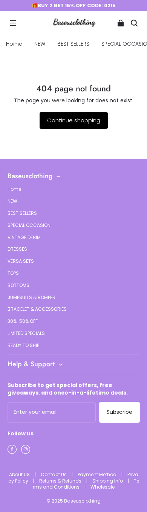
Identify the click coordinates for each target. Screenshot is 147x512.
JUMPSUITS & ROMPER (31, 298)
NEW (39, 44)
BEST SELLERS (73, 44)
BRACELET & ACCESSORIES (37, 309)
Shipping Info (108, 481)
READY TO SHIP (23, 345)
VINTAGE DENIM (24, 237)
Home (14, 44)
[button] (13, 23)
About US (20, 474)
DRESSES (17, 249)
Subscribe (119, 412)
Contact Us (54, 474)
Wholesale (102, 487)
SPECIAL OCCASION (29, 225)
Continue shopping (73, 120)
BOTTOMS (18, 285)
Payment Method (98, 474)
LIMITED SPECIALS (26, 333)
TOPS (13, 273)
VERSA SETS (21, 261)
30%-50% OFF (23, 321)
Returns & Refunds (61, 481)
